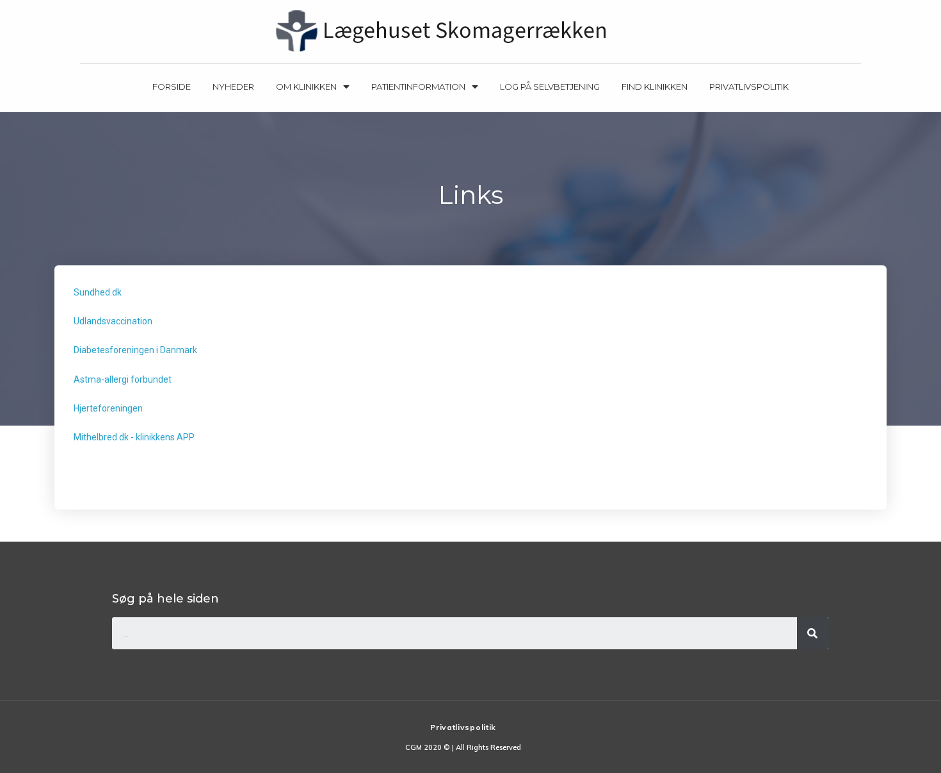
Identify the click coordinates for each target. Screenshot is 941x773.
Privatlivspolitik (749, 86)
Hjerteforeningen (108, 408)
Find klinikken (655, 86)
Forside (171, 86)
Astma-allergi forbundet (123, 379)
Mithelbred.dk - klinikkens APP (134, 437)
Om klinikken (306, 86)
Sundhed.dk (98, 292)
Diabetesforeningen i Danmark (135, 350)
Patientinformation (418, 86)
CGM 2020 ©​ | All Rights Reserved (463, 747)
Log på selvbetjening (550, 86)
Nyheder (233, 86)
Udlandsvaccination (113, 321)
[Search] (813, 633)
